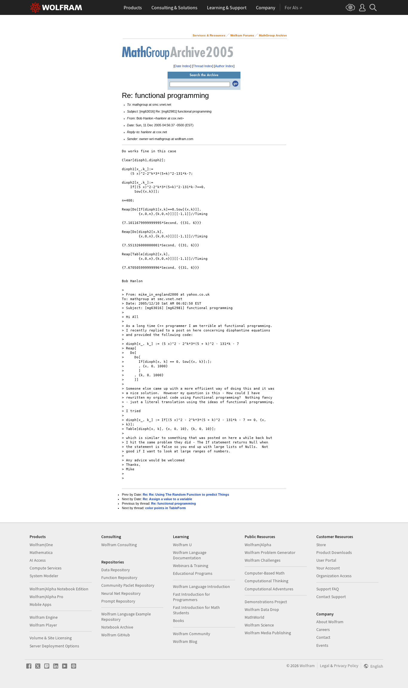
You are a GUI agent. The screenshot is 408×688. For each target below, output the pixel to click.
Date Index (182, 66)
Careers (323, 629)
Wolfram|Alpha (258, 544)
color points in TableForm (165, 508)
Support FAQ (327, 589)
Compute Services (46, 568)
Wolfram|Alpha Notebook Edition (59, 589)
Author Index (224, 66)
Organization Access (334, 575)
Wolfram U (182, 544)
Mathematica (41, 552)
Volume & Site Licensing (51, 638)
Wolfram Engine (44, 617)
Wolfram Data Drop (262, 609)
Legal (324, 665)
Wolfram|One (41, 544)
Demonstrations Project (266, 601)
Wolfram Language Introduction (201, 586)
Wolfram (307, 665)
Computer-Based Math (265, 573)
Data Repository (115, 569)
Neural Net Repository (121, 593)
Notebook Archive (117, 627)
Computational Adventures (269, 589)
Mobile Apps (40, 604)
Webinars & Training (190, 565)
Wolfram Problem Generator (270, 552)
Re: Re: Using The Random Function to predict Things (186, 494)
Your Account (328, 568)
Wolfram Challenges (262, 560)
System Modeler (44, 575)
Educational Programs (192, 573)
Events (322, 645)
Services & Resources (209, 35)
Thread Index (202, 66)
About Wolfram (329, 621)
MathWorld (254, 617)
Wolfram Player (43, 625)
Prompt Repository (118, 601)
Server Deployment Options (54, 646)
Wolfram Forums (242, 35)
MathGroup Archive (273, 35)
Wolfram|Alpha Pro (46, 596)
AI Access (38, 560)
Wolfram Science (259, 625)
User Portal (326, 560)
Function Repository (119, 577)
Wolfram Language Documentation (189, 555)
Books (178, 620)
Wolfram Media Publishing (268, 632)
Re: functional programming (173, 503)
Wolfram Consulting (119, 544)
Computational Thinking (266, 580)
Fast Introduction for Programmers (191, 597)
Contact (323, 637)
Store (321, 544)
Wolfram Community (191, 633)
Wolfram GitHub (115, 635)
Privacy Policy (346, 665)
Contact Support (331, 596)
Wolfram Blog (185, 641)
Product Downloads (334, 552)
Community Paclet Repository (127, 585)
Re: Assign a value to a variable (167, 499)
